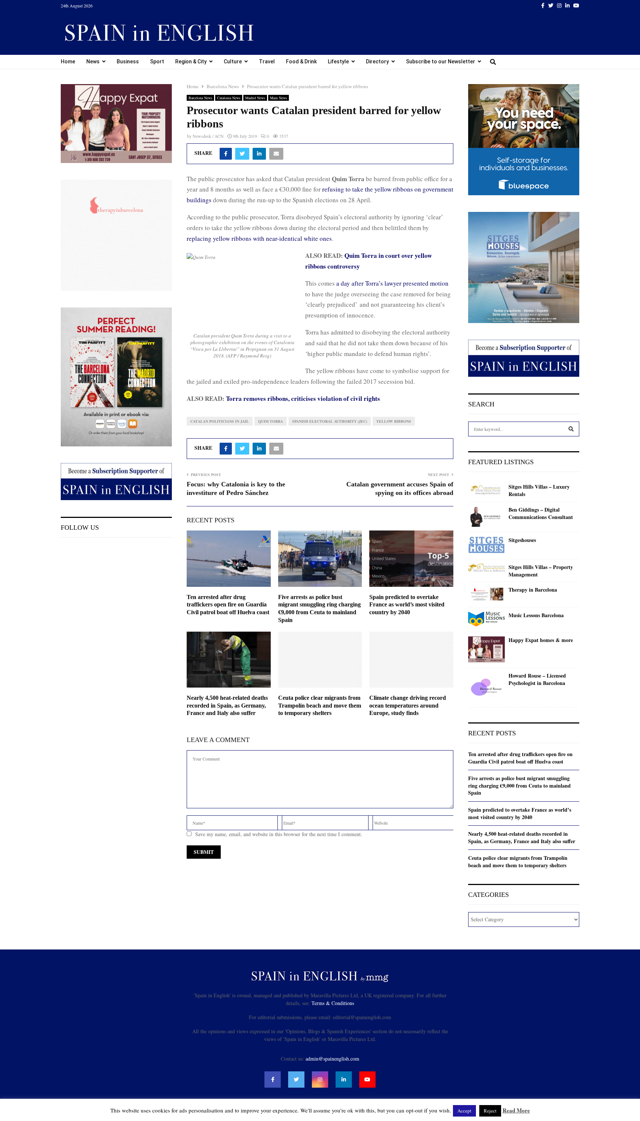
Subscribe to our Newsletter (440, 61)
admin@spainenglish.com (332, 1058)
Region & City (191, 61)
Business (128, 61)
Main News (278, 97)
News (93, 61)
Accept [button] (464, 1110)
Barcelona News (200, 97)
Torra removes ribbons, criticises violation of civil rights (303, 398)
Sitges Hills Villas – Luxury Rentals (539, 490)
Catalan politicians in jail (219, 421)
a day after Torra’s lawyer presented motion (392, 283)
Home (68, 61)
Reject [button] (490, 1110)
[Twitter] (296, 1079)
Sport (157, 61)
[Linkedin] (344, 1079)
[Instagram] (320, 1079)
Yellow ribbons (393, 421)
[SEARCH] (571, 429)
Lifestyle (338, 61)
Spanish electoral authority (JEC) (329, 421)
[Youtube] (367, 1079)
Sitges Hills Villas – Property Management (541, 570)
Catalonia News (228, 97)
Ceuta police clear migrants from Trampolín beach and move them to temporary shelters (319, 705)
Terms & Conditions (332, 1003)
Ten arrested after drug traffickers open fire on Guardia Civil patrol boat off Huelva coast (228, 605)
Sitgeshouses (522, 540)
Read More (516, 1110)
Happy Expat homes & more (541, 640)
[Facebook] (272, 1079)
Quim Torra (270, 421)
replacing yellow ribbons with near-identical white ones (259, 238)
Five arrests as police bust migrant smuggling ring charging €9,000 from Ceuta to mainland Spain (519, 785)
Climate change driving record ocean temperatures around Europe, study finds (407, 705)
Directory (377, 61)
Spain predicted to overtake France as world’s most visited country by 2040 (406, 605)
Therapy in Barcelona (533, 589)
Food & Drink (301, 61)
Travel (267, 61)
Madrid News (255, 97)
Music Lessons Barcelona (536, 615)
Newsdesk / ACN (208, 136)
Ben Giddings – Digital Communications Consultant (541, 513)
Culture (233, 61)
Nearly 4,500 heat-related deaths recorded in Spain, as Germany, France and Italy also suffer (227, 705)
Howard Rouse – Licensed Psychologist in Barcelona (537, 679)
